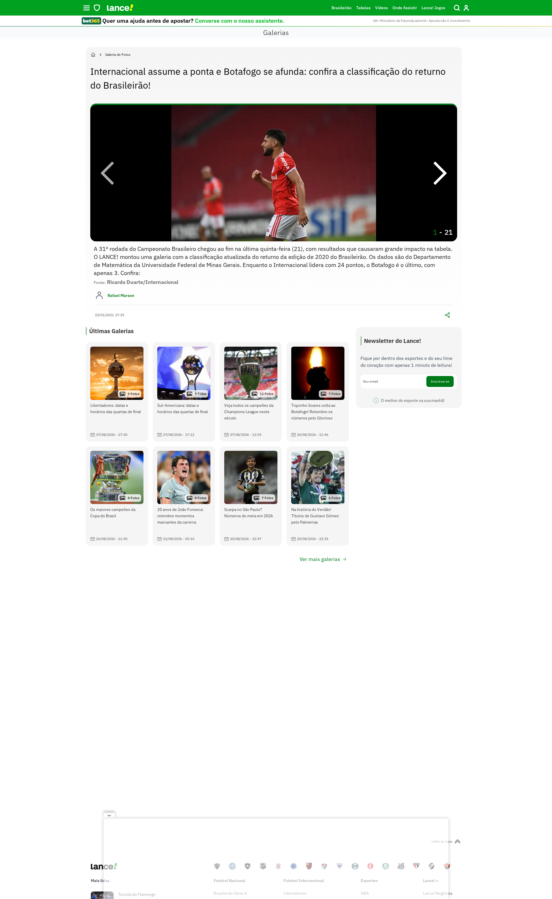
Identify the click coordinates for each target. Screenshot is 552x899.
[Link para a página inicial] (93, 55)
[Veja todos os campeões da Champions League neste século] (251, 392)
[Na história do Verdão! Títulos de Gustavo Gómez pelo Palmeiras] (318, 496)
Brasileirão (341, 7)
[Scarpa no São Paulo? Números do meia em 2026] (251, 496)
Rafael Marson (121, 295)
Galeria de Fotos (118, 54)
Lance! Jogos (433, 7)
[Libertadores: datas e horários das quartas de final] (117, 392)
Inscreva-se (440, 381)
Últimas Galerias (111, 331)
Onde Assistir (404, 7)
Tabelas (363, 7)
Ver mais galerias (320, 559)
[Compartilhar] (447, 315)
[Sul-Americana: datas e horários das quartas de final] (184, 392)
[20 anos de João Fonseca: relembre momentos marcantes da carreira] (184, 496)
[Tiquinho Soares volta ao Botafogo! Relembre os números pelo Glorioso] (318, 392)
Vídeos (381, 7)
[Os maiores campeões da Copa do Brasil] (117, 496)
